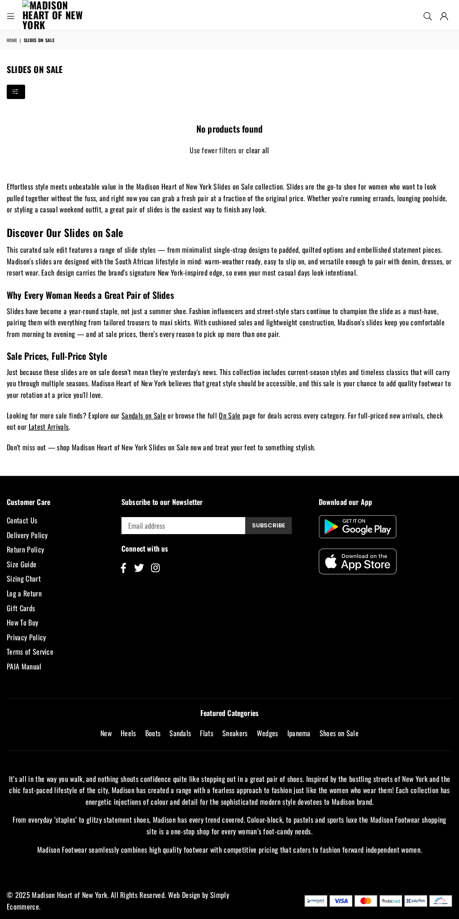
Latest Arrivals (49, 426)
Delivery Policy (27, 535)
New (106, 733)
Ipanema (299, 733)
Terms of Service (30, 651)
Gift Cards (21, 608)
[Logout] (444, 15)
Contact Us (22, 520)
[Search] (428, 15)
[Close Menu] (11, 14)
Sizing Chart (24, 578)
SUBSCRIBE (268, 525)
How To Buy (22, 622)
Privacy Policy (26, 637)
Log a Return (24, 593)
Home (12, 40)
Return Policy (25, 549)
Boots (153, 733)
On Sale (229, 415)
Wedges (267, 733)
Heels (128, 733)
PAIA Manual (24, 666)
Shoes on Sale (339, 733)
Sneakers (235, 733)
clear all (257, 150)
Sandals (180, 733)
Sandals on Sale (143, 415)
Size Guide (21, 564)
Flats (206, 733)
